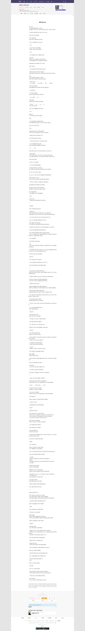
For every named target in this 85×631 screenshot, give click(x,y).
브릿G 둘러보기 (30, 620)
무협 (22, 9)
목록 (51, 600)
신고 (54, 598)
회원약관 (43, 620)
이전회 (33, 600)
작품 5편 (62, 8)
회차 (21, 13)
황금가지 (40, 624)
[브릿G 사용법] (51, 1)
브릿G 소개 (26, 620)
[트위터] (41, 626)
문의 (55, 623)
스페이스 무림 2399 (24, 5)
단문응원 (36, 13)
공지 (28, 13)
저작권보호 (55, 620)
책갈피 (40, 13)
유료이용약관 (46, 620)
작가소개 (42, 7)
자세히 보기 (35, 587)
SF (21, 9)
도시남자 (61, 5)
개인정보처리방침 (51, 620)
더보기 (37, 11)
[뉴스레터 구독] (43, 626)
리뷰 (31, 13)
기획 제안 (37, 620)
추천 (25, 13)
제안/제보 (40, 620)
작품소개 (44, 13)
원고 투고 (34, 620)
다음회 (42, 600)
